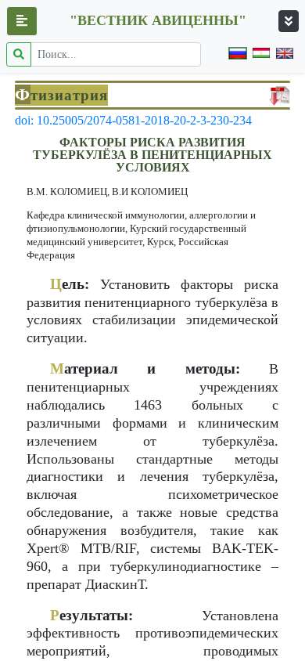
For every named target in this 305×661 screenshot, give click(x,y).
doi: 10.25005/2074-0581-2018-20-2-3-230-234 (133, 120)
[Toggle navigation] (288, 21)
